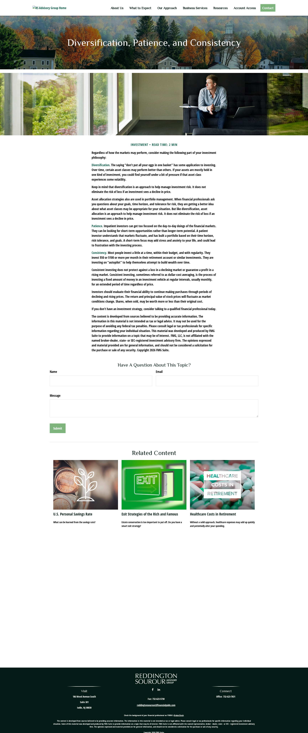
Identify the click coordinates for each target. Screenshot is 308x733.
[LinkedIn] (158, 689)
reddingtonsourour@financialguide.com (156, 705)
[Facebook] (152, 689)
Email (159, 371)
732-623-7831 (229, 696)
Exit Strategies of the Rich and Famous (150, 514)
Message (55, 395)
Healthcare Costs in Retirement (213, 514)
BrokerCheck (179, 715)
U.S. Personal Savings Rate (72, 514)
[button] (117, 7)
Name (53, 371)
